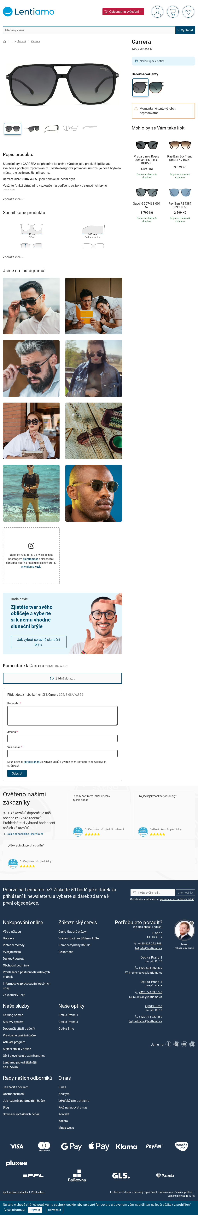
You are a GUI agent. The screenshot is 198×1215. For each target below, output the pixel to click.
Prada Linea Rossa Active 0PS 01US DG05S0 (147, 160)
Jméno (12, 732)
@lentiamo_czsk (31, 566)
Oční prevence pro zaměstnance (24, 1055)
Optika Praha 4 (151, 982)
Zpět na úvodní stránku (15, 1192)
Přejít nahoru (38, 1192)
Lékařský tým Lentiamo (73, 1100)
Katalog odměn (13, 1015)
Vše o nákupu (12, 931)
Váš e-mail (14, 747)
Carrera (35, 41)
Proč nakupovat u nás (72, 1107)
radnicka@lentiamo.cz (147, 1021)
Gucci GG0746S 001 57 (146, 205)
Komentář (14, 703)
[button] (12, 129)
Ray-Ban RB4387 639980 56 (179, 205)
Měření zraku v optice (17, 1049)
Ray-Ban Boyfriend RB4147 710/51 (180, 158)
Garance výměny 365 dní (74, 945)
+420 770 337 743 (150, 992)
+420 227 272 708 (150, 943)
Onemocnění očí (13, 1094)
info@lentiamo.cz (151, 948)
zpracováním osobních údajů (177, 899)
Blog (6, 1107)
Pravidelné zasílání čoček (19, 1035)
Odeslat (17, 773)
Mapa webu (66, 1128)
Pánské (21, 41)
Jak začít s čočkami (16, 1087)
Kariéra (63, 1121)
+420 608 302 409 (150, 968)
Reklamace (65, 952)
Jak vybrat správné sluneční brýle (38, 642)
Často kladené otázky (72, 931)
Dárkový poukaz (13, 958)
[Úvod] (4, 41)
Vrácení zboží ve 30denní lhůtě (78, 938)
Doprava (8, 938)
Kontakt (63, 1114)
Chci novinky (185, 892)
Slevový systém (13, 1022)
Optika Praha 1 (151, 957)
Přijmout (35, 1210)
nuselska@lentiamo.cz (147, 997)
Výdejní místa (12, 952)
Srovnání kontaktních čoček (21, 1114)
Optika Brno (153, 1006)
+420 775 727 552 (150, 1016)
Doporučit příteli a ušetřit (19, 1028)
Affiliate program (14, 1042)
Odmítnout (54, 1210)
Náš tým (63, 1094)
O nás (62, 1087)
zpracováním (31, 762)
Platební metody (13, 945)
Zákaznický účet (13, 995)
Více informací (14, 1209)
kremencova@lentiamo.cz (145, 972)
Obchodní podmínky (16, 965)
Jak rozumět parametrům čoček (24, 1100)
